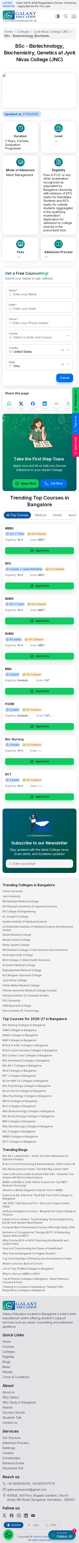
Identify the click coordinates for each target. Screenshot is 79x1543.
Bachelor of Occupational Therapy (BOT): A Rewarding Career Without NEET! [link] (36, 1234)
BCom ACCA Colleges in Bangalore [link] (24, 1090)
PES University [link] (11, 1000)
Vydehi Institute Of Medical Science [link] (25, 921)
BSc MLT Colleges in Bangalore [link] (22, 1065)
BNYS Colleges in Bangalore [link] (20, 1101)
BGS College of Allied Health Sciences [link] (26, 960)
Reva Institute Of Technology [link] (21, 1010)
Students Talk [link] (12, 1417)
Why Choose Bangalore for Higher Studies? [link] (29, 1253)
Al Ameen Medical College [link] (19, 965)
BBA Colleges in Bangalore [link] (19, 1121)
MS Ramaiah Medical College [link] (21, 901)
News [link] (6, 1367)
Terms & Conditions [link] (16, 1377)
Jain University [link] (12, 896)
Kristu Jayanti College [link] (16, 944)
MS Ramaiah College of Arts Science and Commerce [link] (35, 949)
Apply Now (28, 483)
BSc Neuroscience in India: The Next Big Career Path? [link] (36, 1169)
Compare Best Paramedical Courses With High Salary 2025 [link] (39, 1227)
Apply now (75, 443)
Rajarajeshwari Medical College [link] (22, 970)
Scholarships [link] (11, 1458)
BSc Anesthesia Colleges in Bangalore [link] (26, 1060)
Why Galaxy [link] (11, 1397)
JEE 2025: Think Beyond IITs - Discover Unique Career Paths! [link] (36, 1205)
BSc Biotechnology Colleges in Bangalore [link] (28, 1116)
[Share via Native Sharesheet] (68, 403)
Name (12, 290)
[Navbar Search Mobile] (65, 16)
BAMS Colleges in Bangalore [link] (20, 1035)
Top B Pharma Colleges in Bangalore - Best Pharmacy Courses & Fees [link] (36, 1280)
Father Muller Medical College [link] (21, 985)
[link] (20, 16)
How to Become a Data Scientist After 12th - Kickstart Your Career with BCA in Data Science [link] (38, 1176)
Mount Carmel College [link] (16, 939)
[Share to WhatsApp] (9, 403)
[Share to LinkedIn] (44, 403)
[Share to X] (21, 403)
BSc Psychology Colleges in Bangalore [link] (27, 1085)
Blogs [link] (6, 1362)
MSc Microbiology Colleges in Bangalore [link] (28, 1126)
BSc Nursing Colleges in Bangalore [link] (24, 1025)
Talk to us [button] (75, 422)
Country (13, 347)
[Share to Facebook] (33, 403)
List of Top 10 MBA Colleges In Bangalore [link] (28, 1268)
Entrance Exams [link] (13, 1463)
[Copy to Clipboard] (56, 403)
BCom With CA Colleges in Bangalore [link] (25, 1080)
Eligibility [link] (8, 1356)
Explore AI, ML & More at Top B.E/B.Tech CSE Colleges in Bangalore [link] (37, 1197)
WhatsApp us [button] (75, 398)
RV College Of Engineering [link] (19, 911)
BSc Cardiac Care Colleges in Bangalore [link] (27, 1055)
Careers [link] (8, 1453)
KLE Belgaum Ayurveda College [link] (22, 975)
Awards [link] (8, 1407)
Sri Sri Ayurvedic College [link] (18, 955)
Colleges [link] (23, 31)
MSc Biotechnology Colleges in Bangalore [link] (29, 1111)
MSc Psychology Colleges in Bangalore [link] (27, 1096)
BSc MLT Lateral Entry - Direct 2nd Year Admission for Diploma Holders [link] (35, 1157)
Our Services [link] (12, 1438)
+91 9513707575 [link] (43, 1483)
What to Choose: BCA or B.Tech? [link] (23, 1263)
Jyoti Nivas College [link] (15, 980)
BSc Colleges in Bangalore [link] (19, 1131)
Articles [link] (8, 1372)
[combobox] (35, 337)
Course (13, 333)
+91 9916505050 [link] (18, 1483)
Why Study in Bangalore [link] (19, 1402)
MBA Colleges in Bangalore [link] (19, 1040)
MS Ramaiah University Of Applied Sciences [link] (30, 906)
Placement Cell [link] (13, 1468)
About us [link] (9, 1392)
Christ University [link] (13, 891)
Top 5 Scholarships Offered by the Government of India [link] (37, 1258)
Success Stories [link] (14, 1412)
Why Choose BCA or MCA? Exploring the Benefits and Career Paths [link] (35, 1242)
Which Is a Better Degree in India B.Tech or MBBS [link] (33, 1190)
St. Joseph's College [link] (15, 916)
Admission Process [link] (16, 1443)
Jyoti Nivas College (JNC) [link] (52, 31)
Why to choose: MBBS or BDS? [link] (21, 1273)
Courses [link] (8, 1346)
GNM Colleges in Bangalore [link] (20, 1030)
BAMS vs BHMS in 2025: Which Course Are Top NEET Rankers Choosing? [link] (35, 1184)
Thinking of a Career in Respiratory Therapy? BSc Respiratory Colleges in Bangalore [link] (33, 1288)
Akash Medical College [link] (17, 934)
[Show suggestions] (68, 335)
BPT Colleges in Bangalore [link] (19, 1075)
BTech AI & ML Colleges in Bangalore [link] (25, 1045)
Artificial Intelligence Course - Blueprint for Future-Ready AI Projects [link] (39, 1213)
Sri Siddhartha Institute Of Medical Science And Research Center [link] (38, 928)
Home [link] (9, 31)
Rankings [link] (9, 1448)
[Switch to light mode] (57, 16)
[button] (8, 1534)
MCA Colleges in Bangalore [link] (19, 1070)
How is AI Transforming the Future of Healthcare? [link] (33, 1248)
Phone (13, 319)
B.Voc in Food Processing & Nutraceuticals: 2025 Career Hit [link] (39, 1164)
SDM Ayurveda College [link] (17, 1005)
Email (12, 304)
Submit (64, 378)
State (12, 362)
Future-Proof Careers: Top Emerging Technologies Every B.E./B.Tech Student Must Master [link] (38, 1221)
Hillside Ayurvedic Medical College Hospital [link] (30, 990)
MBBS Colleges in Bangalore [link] (20, 1136)
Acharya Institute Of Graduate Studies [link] (26, 995)
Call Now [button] (56, 483)
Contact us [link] (10, 1422)
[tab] (17, 515)
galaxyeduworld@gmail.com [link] (26, 1489)
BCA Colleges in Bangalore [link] (19, 1106)
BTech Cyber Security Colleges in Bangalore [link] (30, 1050)
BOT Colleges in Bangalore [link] (19, 1141)
